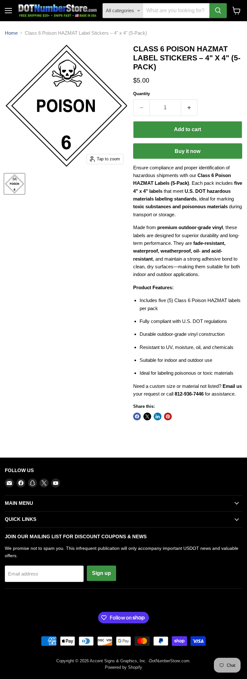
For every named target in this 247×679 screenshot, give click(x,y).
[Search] (218, 10)
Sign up (101, 573)
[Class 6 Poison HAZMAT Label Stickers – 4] (14, 184)
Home (11, 33)
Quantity (141, 93)
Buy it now (187, 151)
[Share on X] (147, 416)
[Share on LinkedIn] (157, 416)
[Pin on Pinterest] (168, 416)
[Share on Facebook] (137, 416)
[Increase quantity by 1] (189, 107)
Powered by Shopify (123, 667)
